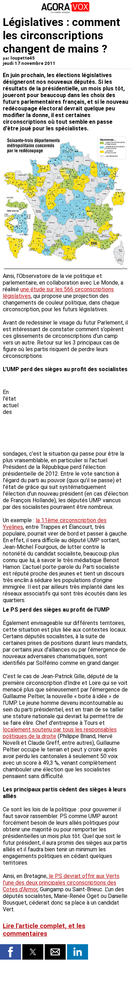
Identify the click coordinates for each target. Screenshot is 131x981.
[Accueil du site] (65, 12)
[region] (75, 412)
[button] (10, 952)
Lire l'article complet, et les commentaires (44, 930)
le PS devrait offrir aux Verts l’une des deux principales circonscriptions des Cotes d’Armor (61, 883)
